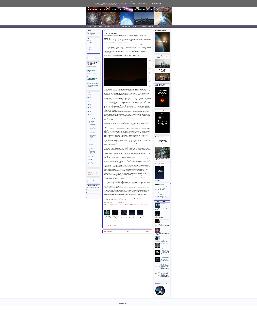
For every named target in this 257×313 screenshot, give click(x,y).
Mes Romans (135, 26)
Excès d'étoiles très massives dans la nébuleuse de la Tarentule (164, 229)
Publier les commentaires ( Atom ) (130, 236)
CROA (122, 204)
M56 (111, 206)
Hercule (135, 204)
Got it (160, 3)
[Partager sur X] (120, 202)
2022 (88, 100)
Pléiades (123, 206)
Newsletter (150, 26)
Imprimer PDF (109, 202)
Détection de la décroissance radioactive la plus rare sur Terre (164, 204)
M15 (148, 204)
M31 (104, 206)
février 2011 (90, 163)
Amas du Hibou (113, 204)
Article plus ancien (146, 231)
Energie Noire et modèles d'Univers (93, 83)
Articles (90, 172)
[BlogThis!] (119, 202)
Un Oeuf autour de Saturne (164, 250)
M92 (116, 206)
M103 (143, 204)
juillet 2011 (90, 156)
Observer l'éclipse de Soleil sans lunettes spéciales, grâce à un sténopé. (164, 273)
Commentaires (91, 174)
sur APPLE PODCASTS (90, 44)
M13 (146, 204)
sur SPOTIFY (89, 47)
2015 (88, 110)
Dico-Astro (143, 26)
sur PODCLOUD (89, 42)
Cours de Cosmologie (125, 26)
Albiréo (108, 204)
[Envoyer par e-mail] (118, 202)
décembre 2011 (90, 117)
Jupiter (138, 204)
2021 (88, 101)
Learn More (155, 3)
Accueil (127, 231)
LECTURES (115, 26)
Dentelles (126, 204)
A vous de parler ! (98, 26)
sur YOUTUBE (89, 49)
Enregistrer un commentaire (110, 225)
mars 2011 (90, 162)
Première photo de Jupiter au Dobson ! (92, 133)
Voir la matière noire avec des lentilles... (92, 136)
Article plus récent (108, 231)
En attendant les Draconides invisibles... (92, 142)
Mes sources (107, 26)
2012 (88, 114)
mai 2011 (89, 159)
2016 (88, 108)
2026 (88, 94)
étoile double (130, 204)
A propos (158, 26)
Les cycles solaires (92, 121)
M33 (107, 206)
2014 (88, 111)
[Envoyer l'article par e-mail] (115, 202)
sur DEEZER (89, 51)
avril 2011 (90, 160)
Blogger (136, 303)
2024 (88, 97)
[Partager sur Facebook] (121, 202)
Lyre (141, 204)
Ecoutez (89, 26)
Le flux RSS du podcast (91, 40)
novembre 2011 (90, 118)
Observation (119, 206)
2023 (88, 98)
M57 (113, 206)
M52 (109, 206)
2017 (88, 107)
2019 (88, 104)
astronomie (118, 204)
